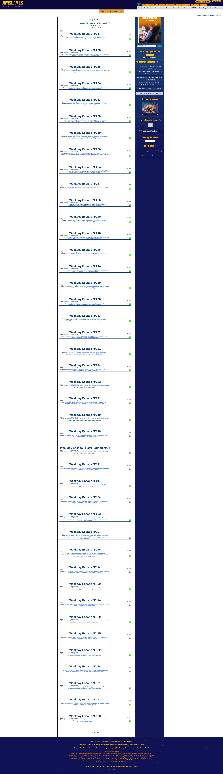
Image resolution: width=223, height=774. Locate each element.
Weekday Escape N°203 (85, 513)
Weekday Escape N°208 (85, 497)
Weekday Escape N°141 (85, 699)
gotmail (92, 120)
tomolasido (88, 38)
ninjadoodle (102, 37)
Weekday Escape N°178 (85, 666)
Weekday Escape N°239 (85, 282)
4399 (67, 604)
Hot (144, 8)
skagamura (85, 321)
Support (205, 8)
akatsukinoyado (71, 87)
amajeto (71, 37)
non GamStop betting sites (215, 15)
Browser (146, 5)
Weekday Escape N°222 (85, 381)
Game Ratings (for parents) (122, 766)
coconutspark (85, 103)
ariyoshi (72, 204)
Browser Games (108, 744)
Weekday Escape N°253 (85, 183)
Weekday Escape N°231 (85, 348)
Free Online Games (85, 744)
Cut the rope (91, 748)
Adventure (154, 8)
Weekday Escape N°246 (85, 233)
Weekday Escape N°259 (85, 132)
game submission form (129, 760)
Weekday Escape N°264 (85, 83)
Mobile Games (119, 744)
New (139, 8)
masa (98, 171)
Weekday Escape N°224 (85, 365)
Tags (139, 4)
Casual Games (97, 744)
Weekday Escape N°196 (85, 549)
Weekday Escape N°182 (85, 650)
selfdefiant (80, 55)
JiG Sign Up (216, 1)
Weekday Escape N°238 (85, 299)
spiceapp (85, 121)
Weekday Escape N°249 (85, 216)
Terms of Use (101, 766)
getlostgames (86, 620)
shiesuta (76, 556)
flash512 (86, 385)
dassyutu (81, 369)
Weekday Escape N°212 (85, 464)
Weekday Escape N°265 (85, 66)
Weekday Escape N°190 (85, 600)
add (150, 125)
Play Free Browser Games (111, 11)
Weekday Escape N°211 (85, 480)
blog (75, 37)
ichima (89, 336)
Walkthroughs (196, 8)
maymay (103, 303)
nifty (95, 451)
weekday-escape (96, 38)
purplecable (71, 154)
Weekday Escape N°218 (85, 431)
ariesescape (70, 653)
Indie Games (129, 744)
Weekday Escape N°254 (85, 167)
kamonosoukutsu (66, 519)
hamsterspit (86, 153)
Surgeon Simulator (80, 748)
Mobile (167, 5)
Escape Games (139, 744)
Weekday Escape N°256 (85, 149)
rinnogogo (74, 55)
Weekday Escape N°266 (85, 50)
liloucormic (104, 153)
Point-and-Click (171, 8)
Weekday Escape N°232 (85, 332)
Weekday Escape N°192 (85, 583)
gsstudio (88, 70)
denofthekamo (82, 517)
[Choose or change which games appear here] (160, 120)
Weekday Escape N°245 (85, 249)
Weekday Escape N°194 (85, 567)
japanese (92, 37)
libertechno (98, 653)
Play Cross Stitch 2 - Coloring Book (147, 66)
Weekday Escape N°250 (85, 200)
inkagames (92, 303)
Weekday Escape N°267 (85, 33)
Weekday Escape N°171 (85, 683)
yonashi (97, 622)
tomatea (79, 71)
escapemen (89, 352)
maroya (94, 270)
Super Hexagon (110, 748)
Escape (162, 8)
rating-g (82, 38)
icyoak (88, 587)
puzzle (78, 38)
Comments (213, 8)
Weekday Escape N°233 (85, 315)
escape (84, 37)
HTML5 (176, 5)
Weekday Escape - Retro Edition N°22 (85, 447)
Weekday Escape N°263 (85, 99)
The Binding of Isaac (123, 748)
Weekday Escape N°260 (85, 116)
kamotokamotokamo (77, 519)
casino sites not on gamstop (203, 15)
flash (86, 687)
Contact (134, 766)
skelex (85, 354)
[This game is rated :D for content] (130, 39)
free (88, 37)
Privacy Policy (91, 766)
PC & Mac (157, 5)
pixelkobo (104, 103)
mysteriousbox (87, 554)
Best (148, 8)
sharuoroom (79, 288)
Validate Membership (203, 1)
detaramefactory (82, 319)
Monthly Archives (150, 137)
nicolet (97, 37)
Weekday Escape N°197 (85, 531)
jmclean (98, 153)
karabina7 (90, 451)
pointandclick (72, 38)
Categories (187, 8)
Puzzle (180, 8)
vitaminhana (83, 704)
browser (79, 37)
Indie (203, 5)
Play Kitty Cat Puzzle (144, 88)
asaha (68, 237)
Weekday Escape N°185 (85, 633)
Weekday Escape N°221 (85, 398)
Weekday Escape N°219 (85, 414)
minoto (101, 571)
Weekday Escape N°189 (85, 616)
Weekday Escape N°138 (85, 716)
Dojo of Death (144, 748)
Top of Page (95, 732)
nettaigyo (93, 237)
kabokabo (89, 468)
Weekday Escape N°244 (85, 266)
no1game (103, 352)
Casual (195, 5)
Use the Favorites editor (150, 131)
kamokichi (102, 517)
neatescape (90, 54)
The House (99, 748)
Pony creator (135, 748)
